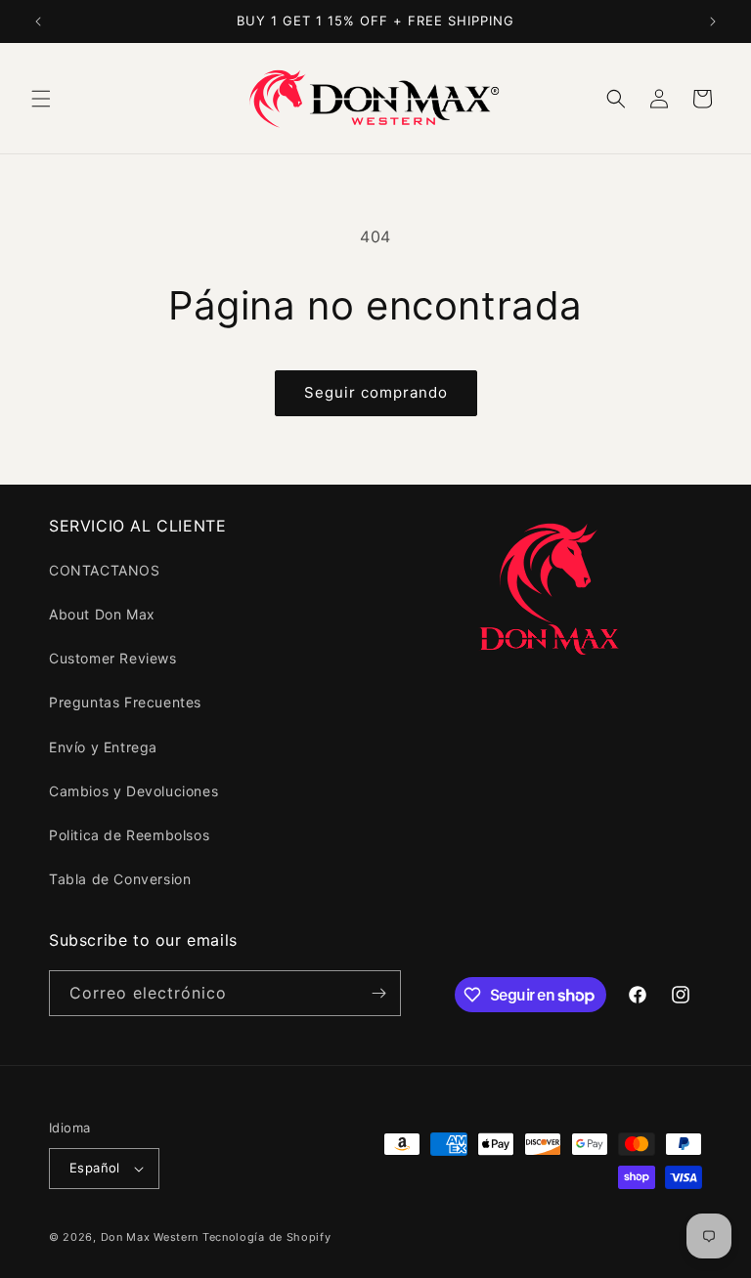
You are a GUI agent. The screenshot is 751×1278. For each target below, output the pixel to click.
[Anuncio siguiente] (712, 21)
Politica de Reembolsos (129, 835)
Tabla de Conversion (120, 879)
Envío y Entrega (103, 747)
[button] (41, 98)
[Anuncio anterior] (38, 21)
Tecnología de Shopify (266, 1237)
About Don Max (102, 614)
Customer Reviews (113, 658)
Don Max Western (150, 1237)
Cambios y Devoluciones (133, 791)
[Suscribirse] (378, 993)
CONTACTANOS (104, 570)
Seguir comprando (376, 392)
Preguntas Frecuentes (125, 702)
